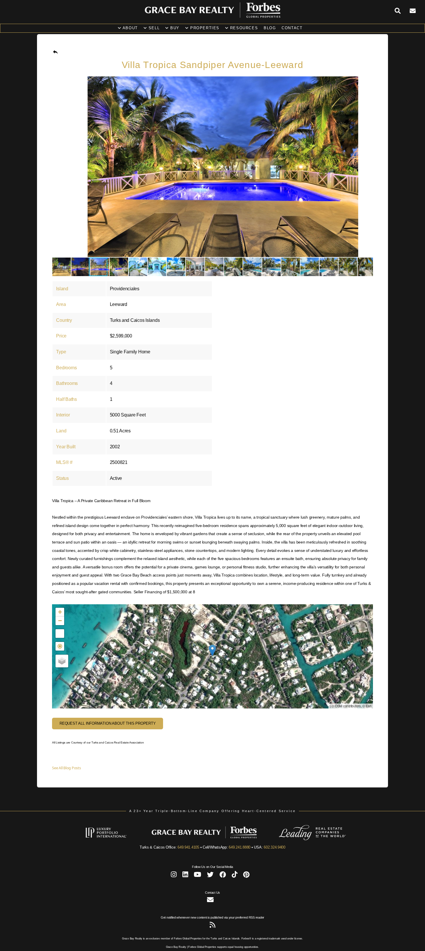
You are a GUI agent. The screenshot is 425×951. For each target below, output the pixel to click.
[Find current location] (60, 646)
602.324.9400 (274, 847)
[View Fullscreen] (60, 633)
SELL (153, 28)
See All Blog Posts (66, 767)
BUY (174, 28)
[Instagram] (174, 875)
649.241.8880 (239, 847)
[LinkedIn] (185, 875)
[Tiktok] (235, 875)
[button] (367, 81)
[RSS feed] (212, 926)
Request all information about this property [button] (108, 723)
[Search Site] (402, 11)
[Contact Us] (417, 11)
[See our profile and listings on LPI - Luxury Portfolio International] (114, 839)
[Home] (212, 16)
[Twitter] (210, 875)
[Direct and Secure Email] (210, 901)
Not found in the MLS (211, 656)
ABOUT (129, 28)
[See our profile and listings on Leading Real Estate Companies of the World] (304, 839)
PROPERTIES (204, 28)
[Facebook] (222, 875)
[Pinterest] (246, 875)
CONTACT (292, 28)
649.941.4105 (188, 847)
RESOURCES (243, 28)
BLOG (270, 28)
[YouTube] (197, 875)
